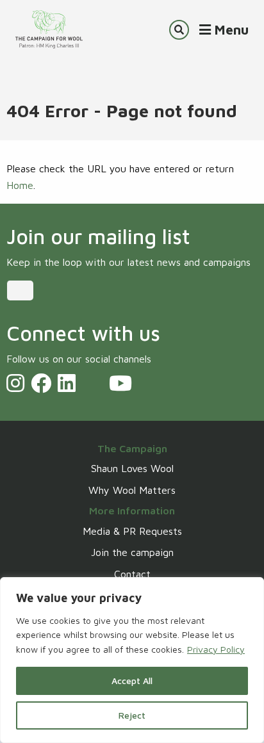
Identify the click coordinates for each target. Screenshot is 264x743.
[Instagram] (15, 383)
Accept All (132, 680)
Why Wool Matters (132, 490)
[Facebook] (41, 383)
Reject (132, 715)
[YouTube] (120, 383)
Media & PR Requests (132, 531)
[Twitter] (92, 383)
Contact (132, 574)
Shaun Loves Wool (132, 468)
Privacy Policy (216, 649)
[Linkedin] (67, 383)
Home (19, 185)
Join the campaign (132, 552)
